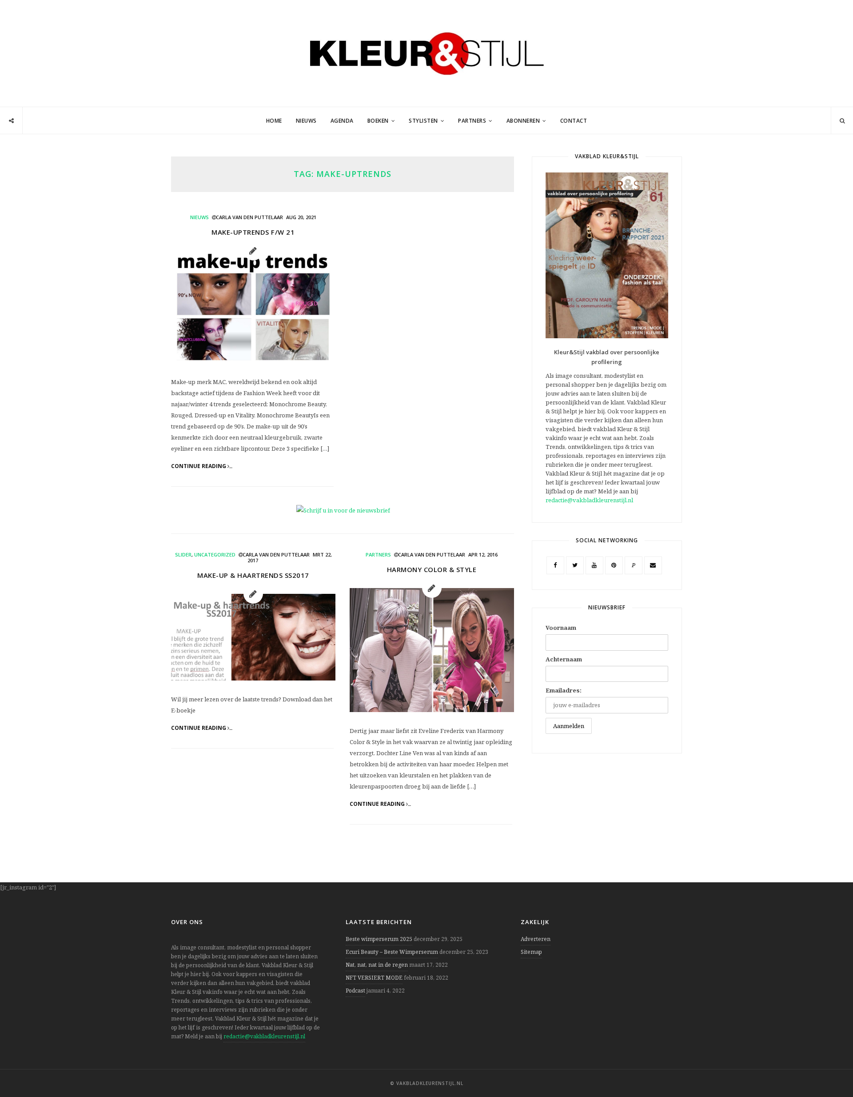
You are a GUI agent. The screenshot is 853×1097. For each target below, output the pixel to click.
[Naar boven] (831, 1068)
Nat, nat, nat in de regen (377, 965)
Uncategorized (214, 554)
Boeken (378, 120)
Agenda (342, 120)
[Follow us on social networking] (11, 121)
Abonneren (523, 120)
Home (274, 120)
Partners (472, 120)
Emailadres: (564, 690)
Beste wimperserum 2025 (379, 939)
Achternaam (564, 659)
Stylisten (423, 120)
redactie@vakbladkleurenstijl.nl (589, 500)
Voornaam (561, 628)
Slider (183, 554)
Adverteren (535, 939)
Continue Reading (199, 466)
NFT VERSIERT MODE (374, 977)
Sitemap (531, 952)
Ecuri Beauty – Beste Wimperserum (392, 952)
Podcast (355, 990)
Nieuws (306, 120)
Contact (573, 120)
